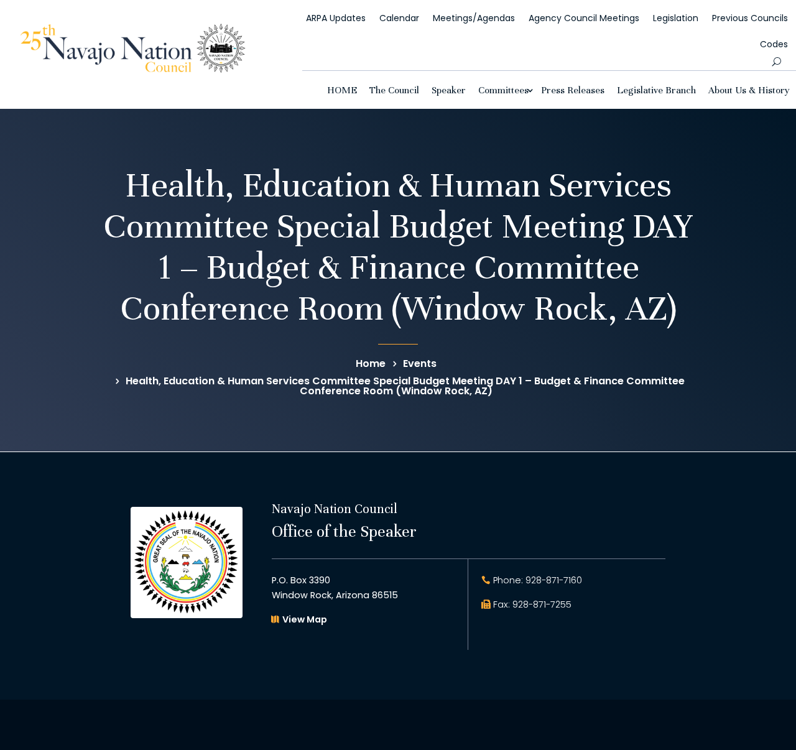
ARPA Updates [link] (336, 18)
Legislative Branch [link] (656, 90)
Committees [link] (503, 90)
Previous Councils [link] (750, 18)
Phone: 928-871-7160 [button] (537, 580)
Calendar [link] (399, 18)
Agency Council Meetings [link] (584, 18)
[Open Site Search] (776, 61)
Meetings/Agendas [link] (474, 18)
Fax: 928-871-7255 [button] (532, 604)
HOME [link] (342, 90)
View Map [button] (304, 619)
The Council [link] (394, 90)
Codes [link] (774, 44)
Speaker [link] (449, 90)
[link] (133, 69)
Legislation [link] (675, 18)
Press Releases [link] (572, 90)
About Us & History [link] (749, 90)
